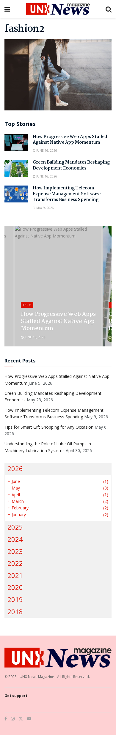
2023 (15, 551)
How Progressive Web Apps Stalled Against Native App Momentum (70, 139)
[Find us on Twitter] (21, 718)
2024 (15, 539)
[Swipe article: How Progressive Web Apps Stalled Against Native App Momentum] (58, 286)
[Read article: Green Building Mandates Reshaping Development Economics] (16, 168)
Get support (15, 695)
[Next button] (107, 286)
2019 (15, 599)
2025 (15, 527)
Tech (27, 305)
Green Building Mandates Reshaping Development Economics (71, 165)
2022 (15, 563)
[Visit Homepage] (58, 9)
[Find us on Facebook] (5, 718)
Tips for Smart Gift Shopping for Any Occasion (48, 427)
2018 (15, 611)
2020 (15, 587)
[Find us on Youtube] (29, 718)
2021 (15, 575)
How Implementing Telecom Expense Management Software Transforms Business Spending (67, 194)
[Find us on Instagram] (13, 718)
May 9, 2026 (44, 208)
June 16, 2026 (46, 150)
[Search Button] (109, 9)
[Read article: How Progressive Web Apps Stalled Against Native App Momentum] (16, 142)
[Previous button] (8, 286)
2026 (15, 468)
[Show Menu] (7, 9)
